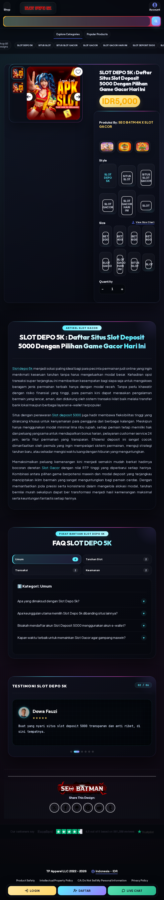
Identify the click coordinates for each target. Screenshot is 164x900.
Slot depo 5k (22, 368)
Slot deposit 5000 (66, 415)
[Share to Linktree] (76, 808)
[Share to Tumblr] (110, 808)
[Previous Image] (31, 96)
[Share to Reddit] (98, 808)
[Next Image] (75, 96)
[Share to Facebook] (65, 808)
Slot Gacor (51, 468)
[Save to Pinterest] (87, 808)
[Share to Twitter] (54, 808)
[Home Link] (38, 8)
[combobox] (77, 21)
